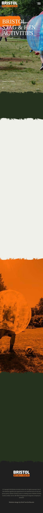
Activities (11, 186)
